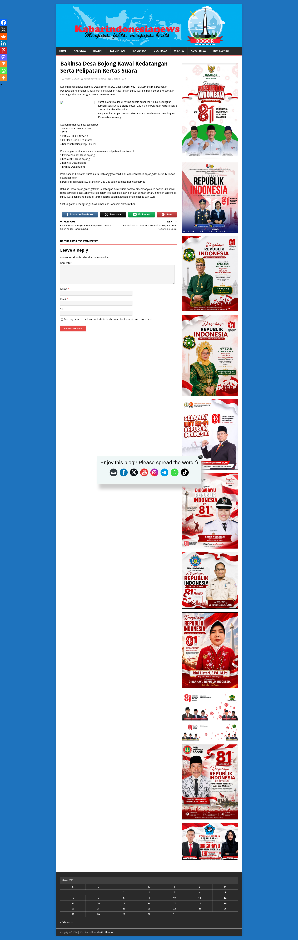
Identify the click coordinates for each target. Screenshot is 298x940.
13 (73, 903)
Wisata (179, 50)
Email (63, 299)
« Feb (63, 922)
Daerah (98, 50)
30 (149, 914)
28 (98, 914)
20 (73, 908)
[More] (3, 77)
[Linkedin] (3, 43)
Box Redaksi (221, 50)
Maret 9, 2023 (72, 78)
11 (199, 897)
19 (225, 903)
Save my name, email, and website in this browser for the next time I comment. (108, 319)
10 (174, 897)
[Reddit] (3, 36)
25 (199, 908)
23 (149, 908)
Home (63, 50)
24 (174, 908)
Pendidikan (139, 50)
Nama (64, 289)
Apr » (69, 922)
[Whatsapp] (3, 70)
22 (123, 908)
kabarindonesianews (95, 78)
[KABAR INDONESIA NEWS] (149, 45)
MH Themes (107, 932)
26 (225, 908)
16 (149, 903)
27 (73, 914)
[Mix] (3, 64)
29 (123, 914)
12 (225, 897)
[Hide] (1, 84)
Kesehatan (117, 50)
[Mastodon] (3, 57)
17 (174, 903)
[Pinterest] (3, 50)
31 (174, 914)
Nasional (80, 50)
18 (199, 903)
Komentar (65, 263)
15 (123, 903)
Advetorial (198, 50)
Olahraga (160, 50)
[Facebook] (3, 22)
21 (98, 908)
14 (98, 903)
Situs (63, 309)
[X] (3, 29)
